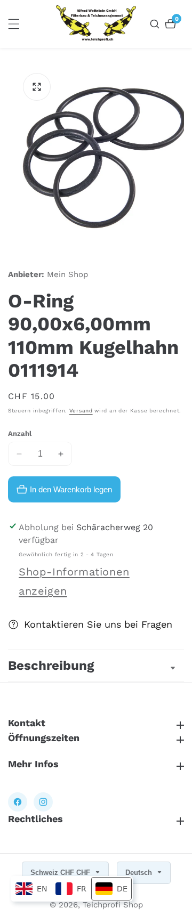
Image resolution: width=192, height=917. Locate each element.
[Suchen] (156, 24)
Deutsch (139, 873)
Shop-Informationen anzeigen (74, 581)
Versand (81, 410)
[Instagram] (43, 801)
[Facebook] (17, 801)
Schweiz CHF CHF (61, 873)
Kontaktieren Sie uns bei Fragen (98, 624)
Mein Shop (67, 274)
